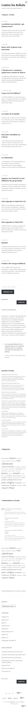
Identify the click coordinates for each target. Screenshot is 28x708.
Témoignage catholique (7, 640)
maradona (23, 565)
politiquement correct (14, 480)
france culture (4, 471)
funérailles (9, 560)
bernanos (14, 461)
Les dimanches (7, 158)
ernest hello (6, 469)
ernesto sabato (12, 469)
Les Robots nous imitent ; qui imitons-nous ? (10, 383)
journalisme (22, 473)
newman (10, 477)
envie (2, 469)
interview (10, 473)
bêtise (19, 461)
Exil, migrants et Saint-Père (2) (13, 201)
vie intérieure (19, 485)
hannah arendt (17, 560)
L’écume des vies (4, 429)
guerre (13, 471)
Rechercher (21, 302)
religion (10, 482)
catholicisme (7, 464)
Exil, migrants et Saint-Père (12, 222)
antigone (12, 458)
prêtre (3, 483)
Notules (3, 634)
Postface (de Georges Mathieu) (13, 263)
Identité (4, 243)
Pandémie (22, 477)
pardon (3, 480)
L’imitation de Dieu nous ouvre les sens (9, 374)
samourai (24, 483)
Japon (3, 623)
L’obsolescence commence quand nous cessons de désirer (13, 401)
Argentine (4, 620)
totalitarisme (5, 485)
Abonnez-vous (7, 292)
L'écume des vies (8, 518)
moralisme (4, 477)
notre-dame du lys (16, 477)
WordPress (12, 702)
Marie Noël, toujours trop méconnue (9, 392)
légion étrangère (17, 475)
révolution (18, 483)
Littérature (4, 625)
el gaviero (23, 467)
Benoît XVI (8, 461)
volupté (24, 485)
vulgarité (4, 488)
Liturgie (3, 628)
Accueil (4, 698)
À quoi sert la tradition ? (11, 93)
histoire (4, 473)
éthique (12, 488)
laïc (2, 475)
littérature (9, 476)
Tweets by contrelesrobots (8, 309)
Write (21, 702)
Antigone (3, 617)
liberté (5, 565)
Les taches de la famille (10, 114)
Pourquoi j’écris (4, 411)
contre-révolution (7, 467)
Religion (3, 637)
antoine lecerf (19, 458)
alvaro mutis (4, 458)
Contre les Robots (13, 5)
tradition (13, 485)
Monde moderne (5, 631)
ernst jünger (18, 469)
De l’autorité (15, 518)
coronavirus (18, 467)
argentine (3, 461)
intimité (16, 473)
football (24, 469)
